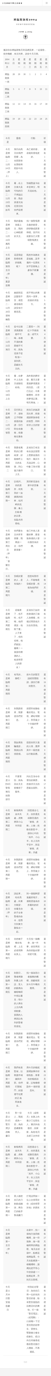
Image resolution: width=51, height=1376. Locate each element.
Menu (46, 3)
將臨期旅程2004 (25, 19)
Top (25, 1362)
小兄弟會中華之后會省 (12, 3)
